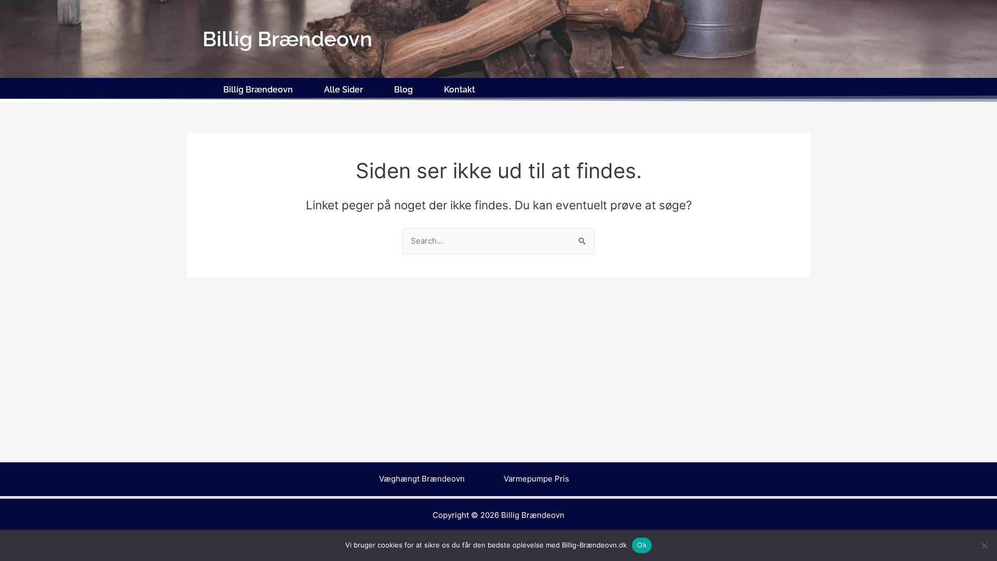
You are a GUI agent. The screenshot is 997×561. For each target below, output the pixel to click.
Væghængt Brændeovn (422, 479)
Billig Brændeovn (258, 90)
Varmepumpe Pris (536, 479)
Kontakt (459, 90)
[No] (984, 545)
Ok (641, 545)
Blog (403, 90)
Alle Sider (343, 90)
